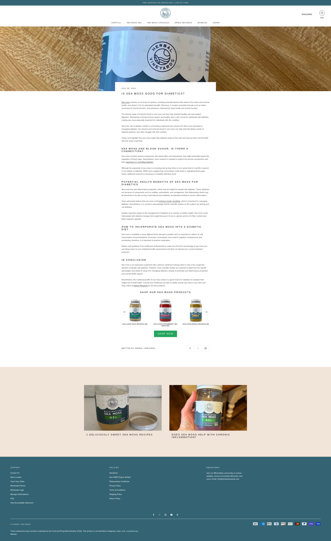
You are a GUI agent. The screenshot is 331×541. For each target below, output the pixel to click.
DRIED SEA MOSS (183, 23)
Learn (216, 23)
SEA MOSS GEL (134, 23)
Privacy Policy (115, 486)
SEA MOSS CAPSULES (158, 23)
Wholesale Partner (17, 486)
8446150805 (307, 14)
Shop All (116, 23)
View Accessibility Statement (21, 503)
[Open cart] (322, 13)
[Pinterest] (205, 348)
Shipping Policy (115, 494)
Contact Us (14, 473)
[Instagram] (165, 514)
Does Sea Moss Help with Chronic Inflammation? (201, 436)
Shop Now (165, 334)
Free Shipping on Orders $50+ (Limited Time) (165, 2)
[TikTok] (177, 514)
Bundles (202, 23)
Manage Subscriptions (19, 494)
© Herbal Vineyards (20, 524)
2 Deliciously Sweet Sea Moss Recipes (119, 434)
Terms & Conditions (117, 490)
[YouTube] (171, 514)
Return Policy (114, 498)
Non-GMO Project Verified (120, 477)
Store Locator (15, 477)
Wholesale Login (17, 490)
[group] (135, 312)
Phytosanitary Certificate (119, 481)
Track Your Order (17, 481)
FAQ (12, 498)
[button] (125, 312)
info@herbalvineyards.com (228, 479)
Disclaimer (113, 473)
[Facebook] (190, 348)
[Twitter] (198, 348)
